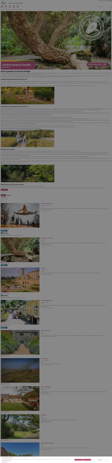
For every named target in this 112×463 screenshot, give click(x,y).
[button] (37, 460)
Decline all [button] (100, 459)
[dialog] (56, 459)
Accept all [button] (82, 459)
